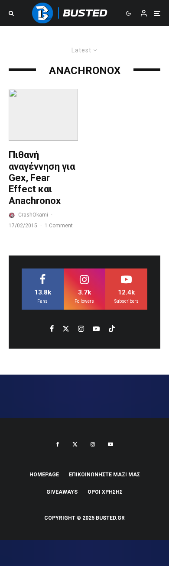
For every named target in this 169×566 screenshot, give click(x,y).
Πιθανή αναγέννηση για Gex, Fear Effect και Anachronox (42, 177)
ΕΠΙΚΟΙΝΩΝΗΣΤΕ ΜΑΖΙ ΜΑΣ (104, 475)
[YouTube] (110, 444)
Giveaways (62, 492)
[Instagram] (92, 444)
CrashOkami (33, 215)
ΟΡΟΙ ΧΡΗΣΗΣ (105, 492)
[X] (75, 444)
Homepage (44, 475)
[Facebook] (58, 444)
